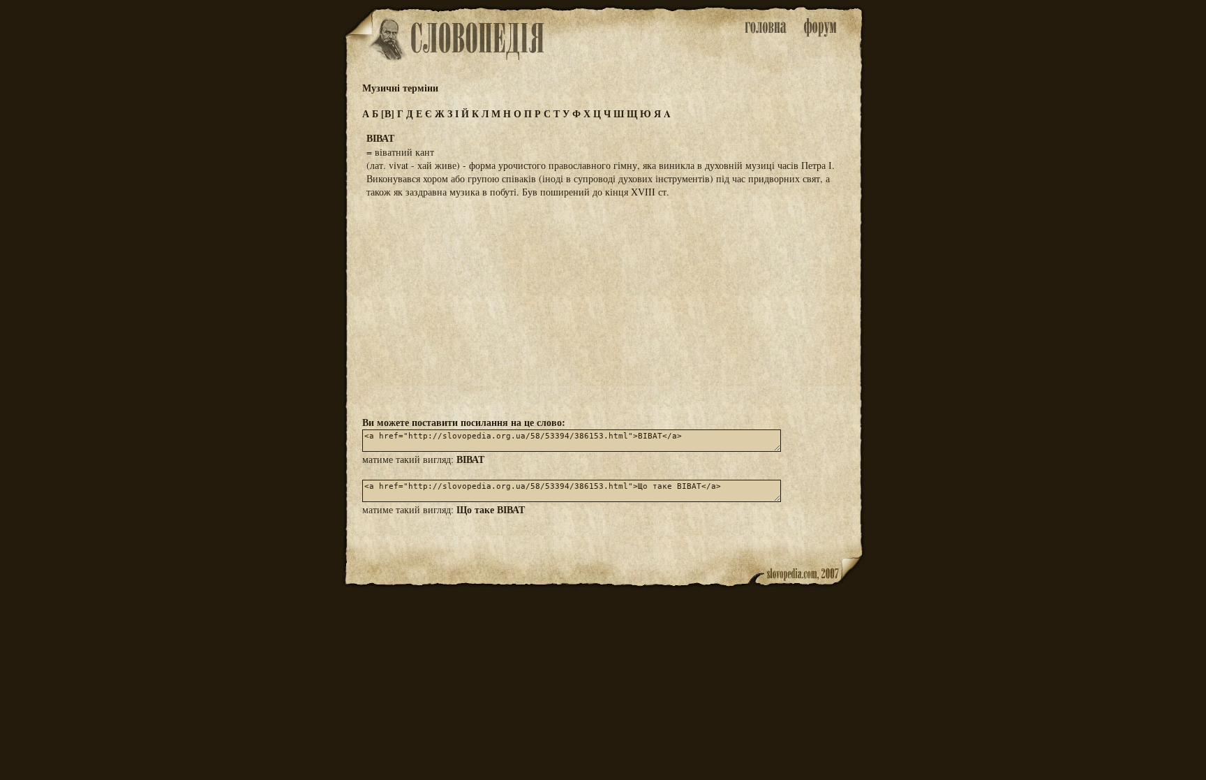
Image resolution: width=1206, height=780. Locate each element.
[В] (387, 113)
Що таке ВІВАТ (490, 509)
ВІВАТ (470, 459)
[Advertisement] (603, 306)
